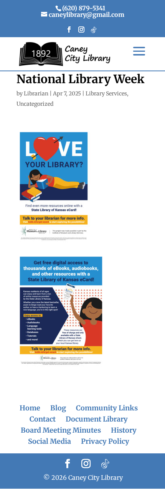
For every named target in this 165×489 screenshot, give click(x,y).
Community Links (107, 408)
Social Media (49, 441)
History (124, 430)
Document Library (97, 419)
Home (30, 408)
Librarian (36, 93)
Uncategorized (34, 103)
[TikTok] (94, 32)
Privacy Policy (105, 441)
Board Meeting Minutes (61, 430)
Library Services (106, 93)
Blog (58, 408)
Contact (43, 419)
